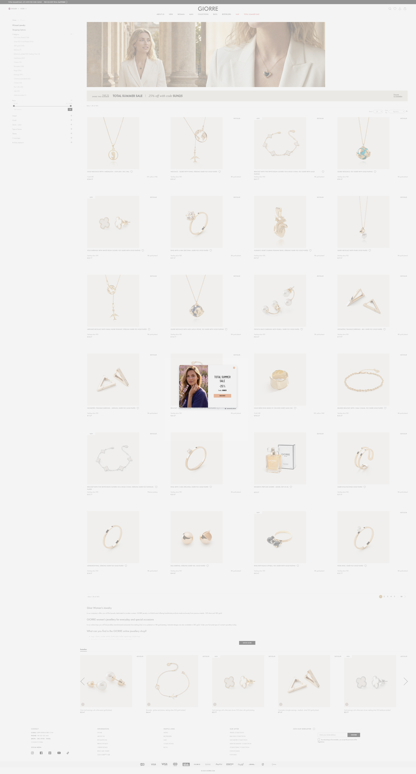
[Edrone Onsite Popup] (208, 387)
